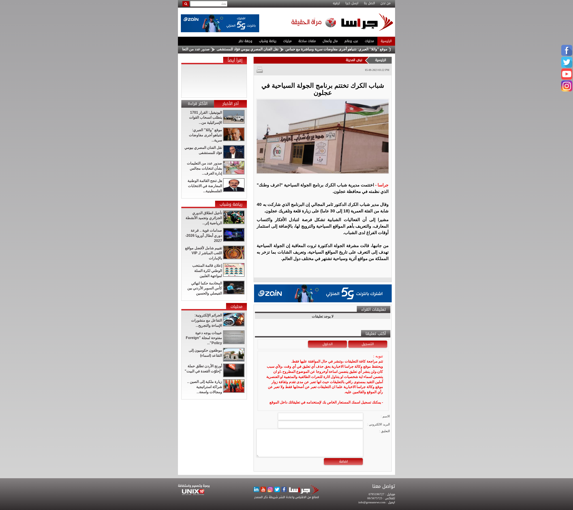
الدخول (328, 344)
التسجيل (368, 344)
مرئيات (287, 41)
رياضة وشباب (267, 41)
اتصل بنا (369, 3)
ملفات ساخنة (307, 41)
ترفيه (336, 3)
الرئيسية (386, 41)
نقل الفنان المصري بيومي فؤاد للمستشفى (265, 49)
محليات (369, 41)
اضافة (343, 461)
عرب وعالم (351, 41)
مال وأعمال (330, 41)
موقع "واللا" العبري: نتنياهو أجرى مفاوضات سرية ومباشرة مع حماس (354, 49)
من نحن (386, 3)
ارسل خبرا (351, 3)
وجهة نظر (245, 41)
